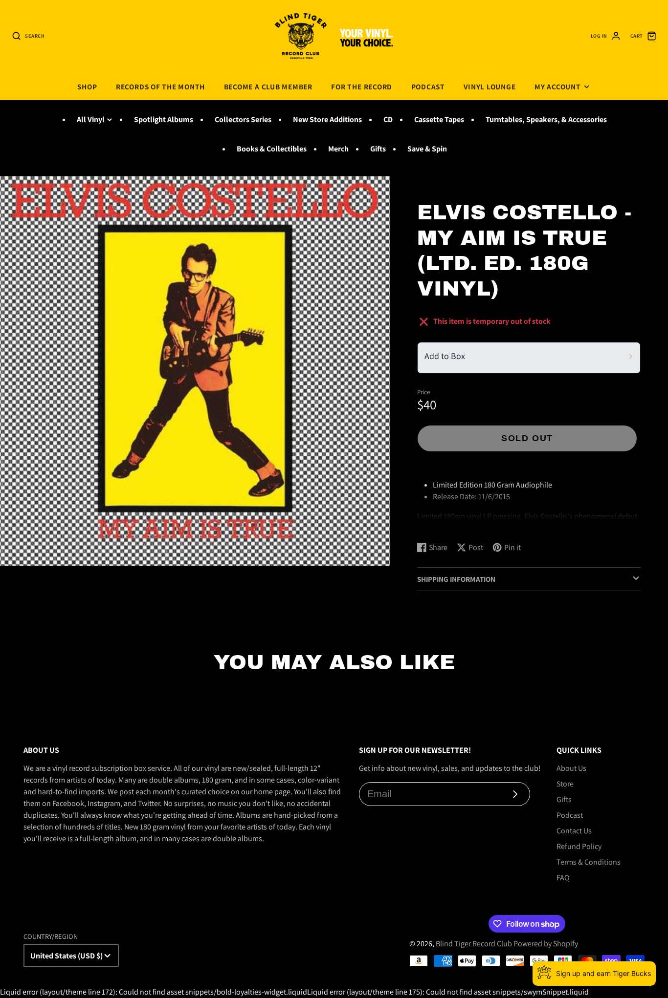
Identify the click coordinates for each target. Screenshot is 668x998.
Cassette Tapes (439, 119)
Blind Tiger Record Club (474, 943)
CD (388, 119)
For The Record (361, 86)
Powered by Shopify (545, 943)
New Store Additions (327, 119)
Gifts (378, 149)
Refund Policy (579, 846)
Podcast (428, 86)
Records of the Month (160, 86)
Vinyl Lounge (489, 86)
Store (565, 784)
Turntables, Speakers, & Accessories (546, 119)
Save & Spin (427, 149)
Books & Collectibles (272, 149)
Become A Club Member (268, 86)
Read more (436, 524)
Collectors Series (243, 119)
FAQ (563, 877)
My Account (557, 86)
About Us (571, 768)
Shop (87, 86)
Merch (338, 149)
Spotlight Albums (163, 119)
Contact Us (574, 831)
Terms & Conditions (589, 862)
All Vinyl (91, 119)
